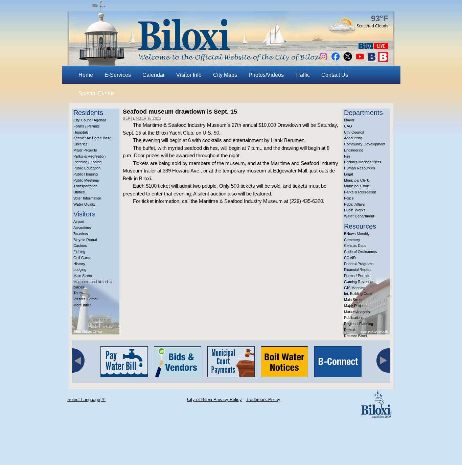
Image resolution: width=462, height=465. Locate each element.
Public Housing (85, 174)
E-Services (118, 75)
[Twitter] (347, 60)
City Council (354, 132)
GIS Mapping (354, 288)
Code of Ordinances (360, 252)
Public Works (355, 210)
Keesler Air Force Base (92, 138)
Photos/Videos (266, 75)
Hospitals (81, 132)
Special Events (96, 93)
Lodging (79, 270)
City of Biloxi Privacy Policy (214, 399)
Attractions (82, 228)
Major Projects (85, 150)
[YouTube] (359, 60)
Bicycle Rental (85, 240)
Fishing (79, 252)
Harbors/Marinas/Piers (362, 162)
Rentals (350, 330)
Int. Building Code (358, 294)
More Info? (82, 305)
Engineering (353, 150)
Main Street (82, 276)
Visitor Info (189, 75)
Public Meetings (86, 180)
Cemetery (352, 240)
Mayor (349, 120)
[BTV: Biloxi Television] (366, 47)
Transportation (85, 186)
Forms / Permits (86, 126)
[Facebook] (335, 60)
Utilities (79, 192)
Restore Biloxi (355, 336)
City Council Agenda (89, 120)
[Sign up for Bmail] (372, 60)
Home (85, 75)
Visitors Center (85, 299)
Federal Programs (359, 264)
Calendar (153, 75)
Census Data (355, 245)
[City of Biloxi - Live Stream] (381, 47)
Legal (348, 174)
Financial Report (357, 270)
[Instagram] (323, 60)
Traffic (302, 75)
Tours (78, 293)
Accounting (353, 138)
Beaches (80, 234)
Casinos (80, 245)
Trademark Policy (263, 399)
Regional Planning (358, 324)
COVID (350, 258)
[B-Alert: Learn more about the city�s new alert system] (383, 60)
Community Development (364, 144)
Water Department (359, 216)
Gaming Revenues (359, 282)
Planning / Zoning (87, 162)
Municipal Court (356, 186)
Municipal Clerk (356, 180)
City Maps (225, 75)
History (79, 264)
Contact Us (334, 75)
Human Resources (359, 168)
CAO (348, 126)
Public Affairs (354, 204)
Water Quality (84, 204)
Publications (354, 318)
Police (349, 198)
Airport (78, 221)
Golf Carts (81, 258)
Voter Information (87, 198)
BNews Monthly (357, 234)
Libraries (80, 144)
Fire (347, 156)
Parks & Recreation (89, 156)
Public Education (86, 168)
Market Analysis (357, 312)
